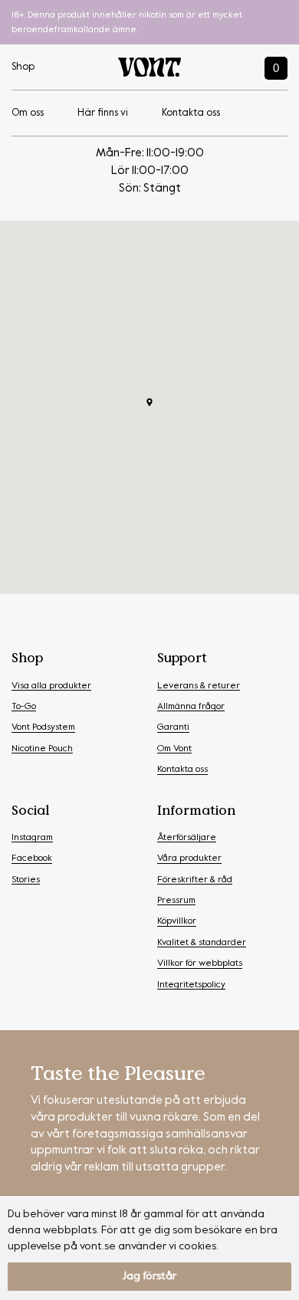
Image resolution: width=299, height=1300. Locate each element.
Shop (23, 67)
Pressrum (176, 900)
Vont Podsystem (43, 727)
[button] (149, 402)
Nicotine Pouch (42, 748)
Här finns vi (102, 113)
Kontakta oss (191, 113)
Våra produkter (189, 858)
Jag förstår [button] (149, 1276)
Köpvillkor (176, 921)
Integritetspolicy (191, 985)
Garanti (173, 727)
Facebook (32, 858)
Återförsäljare (186, 837)
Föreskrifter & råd (194, 880)
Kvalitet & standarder (201, 942)
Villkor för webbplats (199, 963)
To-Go (24, 706)
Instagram (32, 837)
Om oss (28, 113)
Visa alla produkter (51, 686)
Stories (26, 880)
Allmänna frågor (191, 706)
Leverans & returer (198, 686)
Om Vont (174, 748)
